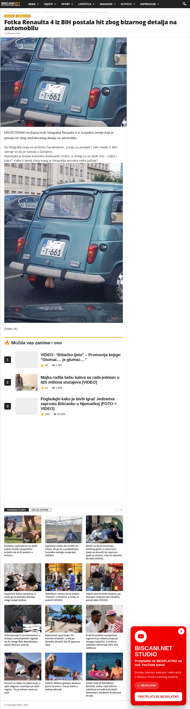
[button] (184, 4)
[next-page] (121, 510)
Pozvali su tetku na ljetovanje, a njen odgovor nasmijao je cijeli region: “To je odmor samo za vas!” (22, 687)
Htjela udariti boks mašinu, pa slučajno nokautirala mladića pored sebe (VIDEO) (103, 597)
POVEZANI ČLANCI (16, 509)
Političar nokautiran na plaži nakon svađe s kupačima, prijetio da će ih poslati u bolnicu (20, 550)
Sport (65, 4)
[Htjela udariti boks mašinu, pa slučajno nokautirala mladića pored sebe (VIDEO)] (104, 577)
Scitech (126, 4)
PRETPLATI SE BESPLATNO (158, 696)
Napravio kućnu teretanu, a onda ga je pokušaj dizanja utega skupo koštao (20, 597)
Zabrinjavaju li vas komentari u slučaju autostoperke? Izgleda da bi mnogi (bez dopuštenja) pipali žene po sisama (22, 640)
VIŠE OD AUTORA (39, 509)
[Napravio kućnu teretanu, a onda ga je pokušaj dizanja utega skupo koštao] (22, 577)
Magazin (106, 4)
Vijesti (48, 4)
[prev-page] (117, 510)
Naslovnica (9, 12)
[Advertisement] (63, 460)
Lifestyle (84, 4)
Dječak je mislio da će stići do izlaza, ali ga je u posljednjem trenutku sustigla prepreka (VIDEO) (61, 550)
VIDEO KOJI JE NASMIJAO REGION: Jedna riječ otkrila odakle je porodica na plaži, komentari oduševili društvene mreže (103, 689)
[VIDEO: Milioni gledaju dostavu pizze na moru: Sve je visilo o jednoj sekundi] (63, 666)
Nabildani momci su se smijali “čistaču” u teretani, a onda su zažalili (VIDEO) (62, 597)
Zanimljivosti (34, 12)
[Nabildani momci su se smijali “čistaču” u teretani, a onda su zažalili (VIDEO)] (63, 577)
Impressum (148, 4)
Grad (31, 4)
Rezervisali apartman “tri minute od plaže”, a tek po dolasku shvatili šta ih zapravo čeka (62, 640)
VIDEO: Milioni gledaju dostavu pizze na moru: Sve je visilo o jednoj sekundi (63, 686)
